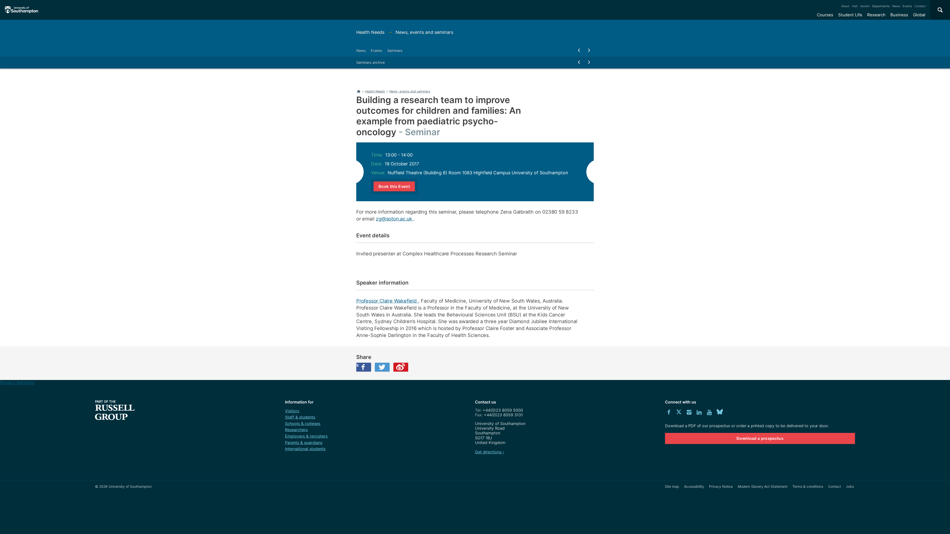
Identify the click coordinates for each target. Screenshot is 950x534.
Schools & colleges (302, 423)
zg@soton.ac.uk (394, 219)
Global (919, 14)
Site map (672, 486)
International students (305, 448)
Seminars (395, 50)
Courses (825, 14)
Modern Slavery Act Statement (762, 486)
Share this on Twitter (382, 367)
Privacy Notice (721, 486)
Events (907, 6)
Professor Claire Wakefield (387, 301)
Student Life (850, 14)
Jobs (850, 486)
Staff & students (300, 417)
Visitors (292, 410)
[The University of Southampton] (21, 10)
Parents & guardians (303, 442)
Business (899, 14)
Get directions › (489, 451)
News (896, 6)
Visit (855, 6)
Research (876, 14)
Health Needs (371, 32)
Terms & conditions (807, 486)
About (845, 6)
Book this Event (394, 186)
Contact (920, 6)
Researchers (296, 429)
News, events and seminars (424, 32)
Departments (881, 6)
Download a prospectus (760, 438)
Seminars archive (370, 62)
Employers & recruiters (306, 436)
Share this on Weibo (400, 367)
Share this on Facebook (357, 365)
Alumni (865, 6)
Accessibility (694, 486)
